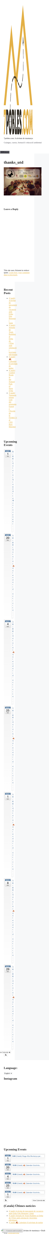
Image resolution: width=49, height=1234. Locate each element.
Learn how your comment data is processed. (17, 274)
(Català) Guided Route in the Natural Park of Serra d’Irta (12, 380)
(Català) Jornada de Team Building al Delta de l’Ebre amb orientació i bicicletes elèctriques (26, 1218)
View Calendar (38, 1200)
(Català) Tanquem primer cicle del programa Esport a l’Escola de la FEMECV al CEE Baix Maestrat (13, 410)
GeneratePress (13, 1233)
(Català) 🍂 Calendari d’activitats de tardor (26, 1222)
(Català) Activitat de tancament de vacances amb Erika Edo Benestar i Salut (26, 1212)
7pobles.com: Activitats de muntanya (18, 138)
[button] (6, 1055)
